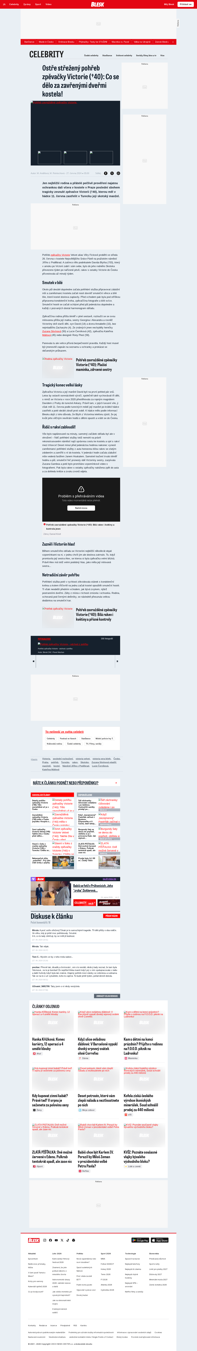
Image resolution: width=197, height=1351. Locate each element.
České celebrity (91, 55)
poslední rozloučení (63, 758)
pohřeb (54, 762)
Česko (116, 758)
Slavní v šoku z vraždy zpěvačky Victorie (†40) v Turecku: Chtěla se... (41, 847)
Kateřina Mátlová (50, 769)
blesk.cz (103, 810)
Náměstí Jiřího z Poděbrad (75, 766)
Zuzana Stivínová (51, 331)
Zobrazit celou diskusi (107, 995)
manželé (46, 766)
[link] (44, 1240)
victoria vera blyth (102, 758)
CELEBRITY (46, 54)
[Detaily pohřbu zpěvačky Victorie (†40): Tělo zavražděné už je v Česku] (63, 804)
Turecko (65, 762)
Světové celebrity (124, 55)
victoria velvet (83, 758)
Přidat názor (112, 915)
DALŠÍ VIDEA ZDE (109, 879)
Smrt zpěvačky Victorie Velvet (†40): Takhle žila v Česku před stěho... (41, 832)
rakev (75, 762)
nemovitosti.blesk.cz (108, 868)
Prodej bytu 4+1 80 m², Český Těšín (86, 859)
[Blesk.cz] (97, 4)
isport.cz (103, 853)
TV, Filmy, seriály (93, 744)
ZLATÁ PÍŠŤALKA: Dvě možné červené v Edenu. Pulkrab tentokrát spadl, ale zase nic (87, 848)
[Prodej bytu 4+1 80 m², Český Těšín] (109, 862)
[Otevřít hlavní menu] (4, 4)
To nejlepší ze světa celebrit (64, 731)
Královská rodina (54, 744)
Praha (45, 762)
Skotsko (84, 762)
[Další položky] (173, 42)
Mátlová (46, 335)
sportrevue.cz (105, 824)
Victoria (46, 758)
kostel (57, 766)
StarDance (107, 55)
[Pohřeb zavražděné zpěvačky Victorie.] (54, 102)
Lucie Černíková (100, 766)
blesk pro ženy (106, 839)
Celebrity (51, 739)
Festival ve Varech (68, 739)
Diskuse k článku (52, 916)
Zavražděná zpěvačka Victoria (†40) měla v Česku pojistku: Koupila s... (41, 818)
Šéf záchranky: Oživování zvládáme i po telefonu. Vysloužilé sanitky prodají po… (87, 804)
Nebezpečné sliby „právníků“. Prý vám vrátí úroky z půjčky (41, 860)
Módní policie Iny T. (104, 739)
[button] (140, 1240)
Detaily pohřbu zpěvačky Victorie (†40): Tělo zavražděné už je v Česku (40, 804)
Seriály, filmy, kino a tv (146, 55)
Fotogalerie (44, 639)
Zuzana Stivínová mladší (104, 762)
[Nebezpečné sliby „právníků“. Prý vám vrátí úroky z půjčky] (63, 862)
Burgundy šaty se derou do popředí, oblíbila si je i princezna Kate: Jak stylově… (87, 833)
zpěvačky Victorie (60, 255)
